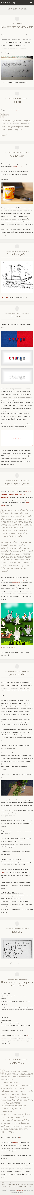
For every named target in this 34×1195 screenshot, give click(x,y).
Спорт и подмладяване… (17, 483)
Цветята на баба (17, 674)
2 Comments (23, 99)
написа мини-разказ (14, 110)
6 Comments (23, 671)
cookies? (28, 1186)
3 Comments (23, 251)
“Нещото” (17, 101)
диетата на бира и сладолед (18, 580)
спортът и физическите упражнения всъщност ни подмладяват (16, 494)
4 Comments (23, 928)
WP (8, 1190)
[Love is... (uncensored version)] (17, 958)
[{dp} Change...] (17, 346)
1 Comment (23, 480)
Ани (13, 647)
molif (3, 872)
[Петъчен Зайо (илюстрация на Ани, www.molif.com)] (17, 645)
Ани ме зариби (5, 297)
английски (21, 1186)
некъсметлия (16, 583)
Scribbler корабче (17, 254)
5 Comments (23, 1060)
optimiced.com (14, 1184)
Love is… (17, 931)
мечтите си (15, 1142)
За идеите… (17, 1062)
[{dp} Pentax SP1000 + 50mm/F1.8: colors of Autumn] (17, 292)
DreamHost (19, 1190)
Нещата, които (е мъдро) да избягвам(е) (17, 984)
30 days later (17, 155)
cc (2, 647)
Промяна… (17, 316)
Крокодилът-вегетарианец (17, 26)
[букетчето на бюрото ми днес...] (17, 795)
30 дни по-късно (16, 166)
